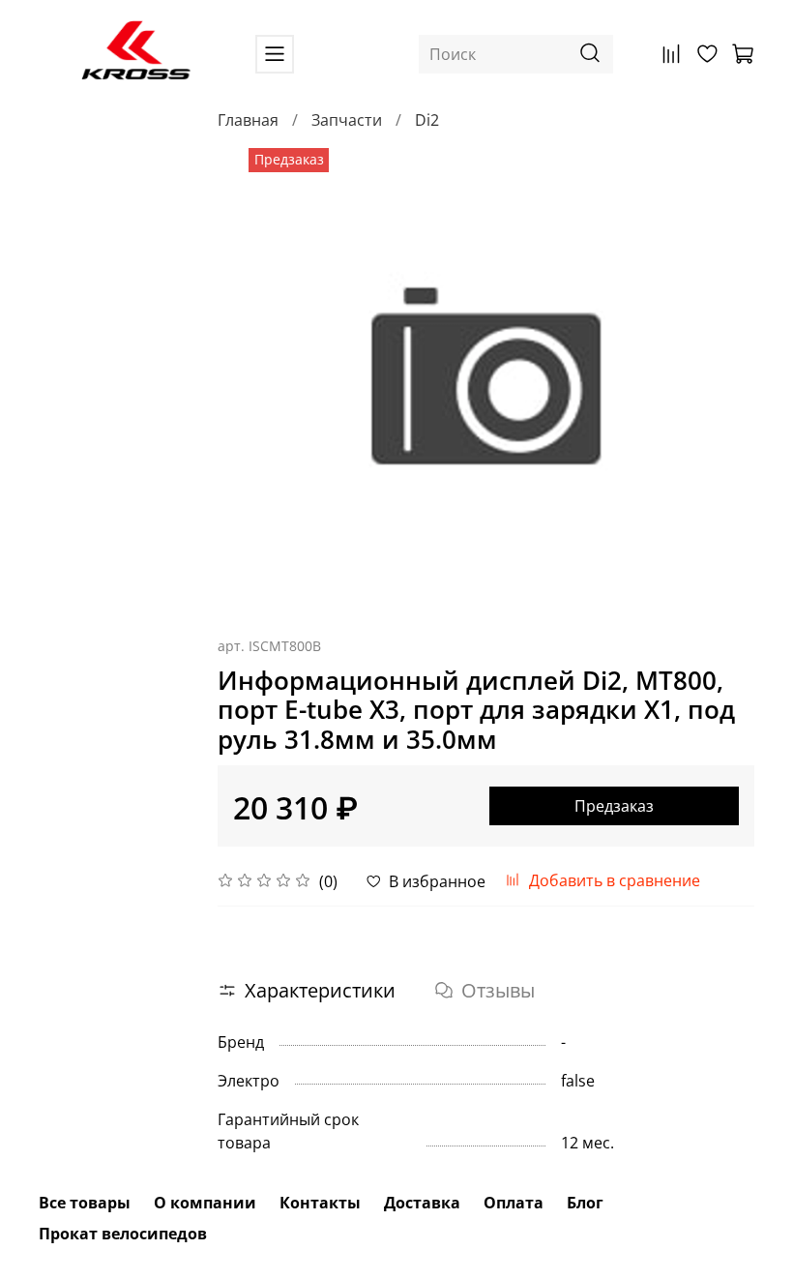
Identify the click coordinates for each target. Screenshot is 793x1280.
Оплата (513, 1202)
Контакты (320, 1202)
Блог (585, 1202)
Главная (248, 120)
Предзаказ (614, 806)
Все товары (85, 1202)
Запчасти (346, 120)
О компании (205, 1202)
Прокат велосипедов (123, 1233)
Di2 (427, 120)
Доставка (422, 1202)
